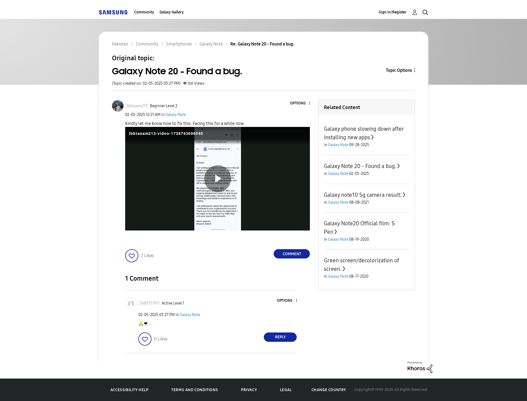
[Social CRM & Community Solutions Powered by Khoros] (420, 366)
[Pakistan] (113, 12)
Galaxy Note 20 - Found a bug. (360, 166)
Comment (292, 254)
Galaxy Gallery (171, 12)
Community (144, 12)
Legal (286, 390)
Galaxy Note (176, 114)
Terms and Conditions (194, 390)
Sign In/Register (393, 12)
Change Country (329, 390)
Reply (280, 337)
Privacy (249, 390)
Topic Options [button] (399, 70)
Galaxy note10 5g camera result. (363, 195)
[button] (300, 103)
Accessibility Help (129, 390)
